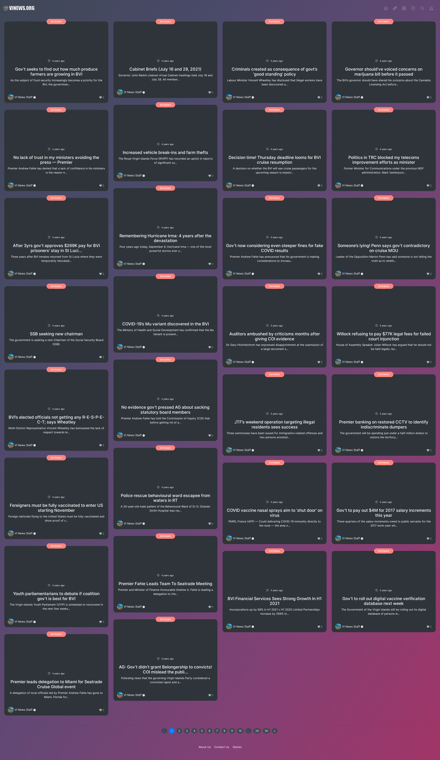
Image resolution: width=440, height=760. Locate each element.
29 (257, 731)
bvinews (56, 21)
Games (237, 747)
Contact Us (221, 747)
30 (266, 731)
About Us (205, 747)
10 (240, 731)
